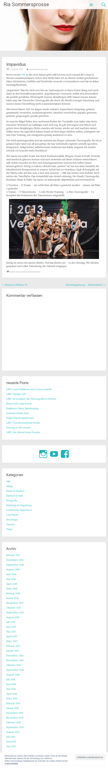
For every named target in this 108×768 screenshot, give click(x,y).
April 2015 (11, 636)
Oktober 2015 (13, 607)
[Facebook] (64, 453)
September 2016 (15, 564)
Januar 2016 (12, 598)
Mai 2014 (11, 689)
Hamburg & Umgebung (19, 505)
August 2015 (13, 617)
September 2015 (15, 612)
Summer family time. (17, 413)
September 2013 (15, 727)
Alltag (9, 486)
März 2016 (12, 588)
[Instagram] (43, 453)
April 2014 (11, 693)
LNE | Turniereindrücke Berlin (23, 422)
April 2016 (11, 583)
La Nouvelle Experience (19, 510)
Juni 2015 (11, 626)
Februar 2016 (13, 593)
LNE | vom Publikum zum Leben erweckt (29, 389)
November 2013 (14, 717)
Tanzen (10, 524)
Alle (8, 481)
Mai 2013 (11, 746)
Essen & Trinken (15, 491)
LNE (23, 74)
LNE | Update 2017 (16, 394)
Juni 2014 (11, 684)
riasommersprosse (38, 69)
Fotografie (11, 500)
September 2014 (15, 669)
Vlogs (9, 529)
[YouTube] (54, 453)
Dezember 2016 (14, 560)
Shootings (12, 519)
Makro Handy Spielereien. (20, 418)
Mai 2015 (11, 631)
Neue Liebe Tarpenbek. (19, 403)
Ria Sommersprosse (26, 4)
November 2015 (15, 603)
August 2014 (13, 674)
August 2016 (13, 569)
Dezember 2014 (14, 655)
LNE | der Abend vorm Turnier (23, 432)
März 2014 (12, 698)
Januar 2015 (12, 650)
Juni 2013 (11, 741)
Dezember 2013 (14, 712)
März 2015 (11, 641)
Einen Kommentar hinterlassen (24, 271)
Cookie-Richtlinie (11, 763)
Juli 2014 (10, 679)
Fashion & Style (14, 495)
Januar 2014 (12, 708)
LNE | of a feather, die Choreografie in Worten (31, 398)
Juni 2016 (11, 574)
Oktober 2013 (13, 722)
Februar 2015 (13, 646)
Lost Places (12, 514)
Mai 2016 (11, 579)
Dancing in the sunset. (18, 427)
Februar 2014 (13, 703)
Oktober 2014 (13, 665)
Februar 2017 (13, 555)
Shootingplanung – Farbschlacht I (86, 284)
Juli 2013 (10, 736)
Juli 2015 (10, 622)
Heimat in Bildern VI (14, 284)
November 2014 (15, 660)
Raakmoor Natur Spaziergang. (22, 408)
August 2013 (12, 732)
